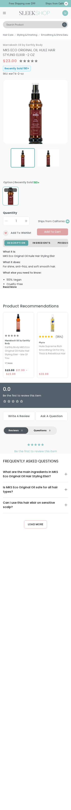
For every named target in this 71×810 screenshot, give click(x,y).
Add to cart (52, 232)
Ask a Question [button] (51, 416)
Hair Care (8, 34)
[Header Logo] (34, 12)
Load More (35, 524)
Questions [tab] (40, 430)
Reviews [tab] (14, 430)
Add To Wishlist (21, 233)
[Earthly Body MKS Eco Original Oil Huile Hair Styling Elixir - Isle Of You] (18, 322)
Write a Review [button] (19, 416)
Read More (10, 287)
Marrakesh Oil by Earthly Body (23, 45)
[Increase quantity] (26, 221)
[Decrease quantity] (6, 221)
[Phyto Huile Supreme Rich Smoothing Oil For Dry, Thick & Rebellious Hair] (52, 322)
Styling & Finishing (27, 34)
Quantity (10, 213)
